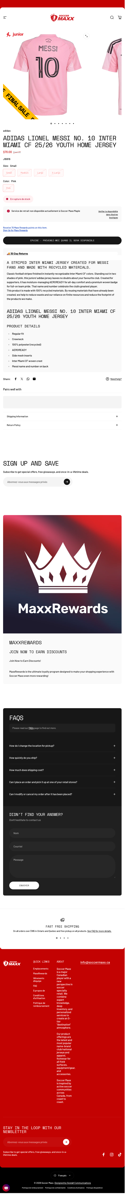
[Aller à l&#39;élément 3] (59, 123)
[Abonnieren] (67, 482)
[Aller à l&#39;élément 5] (66, 123)
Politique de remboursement (41, 1004)
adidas (7, 130)
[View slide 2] (60, 938)
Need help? (116, 379)
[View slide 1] (57, 938)
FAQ (35, 985)
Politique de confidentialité (55, 1188)
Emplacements (40, 968)
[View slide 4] (68, 938)
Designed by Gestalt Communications (73, 1183)
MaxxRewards (40, 973)
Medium (24, 172)
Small (9, 172)
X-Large (56, 172)
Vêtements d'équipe (38, 979)
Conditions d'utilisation (39, 997)
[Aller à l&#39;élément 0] (51, 123)
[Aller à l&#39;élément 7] (73, 123)
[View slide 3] (64, 938)
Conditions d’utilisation (76, 1188)
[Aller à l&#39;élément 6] (70, 123)
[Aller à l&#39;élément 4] (62, 123)
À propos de (39, 990)
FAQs (31, 728)
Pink (8, 188)
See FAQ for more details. (99, 931)
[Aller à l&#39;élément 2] (55, 123)
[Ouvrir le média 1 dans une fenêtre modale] (86, 36)
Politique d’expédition (94, 1188)
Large (40, 172)
